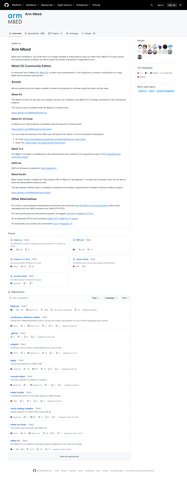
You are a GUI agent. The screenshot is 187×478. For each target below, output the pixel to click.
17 (49, 449)
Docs (98, 471)
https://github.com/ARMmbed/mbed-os (29, 112)
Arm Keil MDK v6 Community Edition (92, 205)
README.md (16, 44)
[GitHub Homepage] (34, 471)
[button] (95, 298)
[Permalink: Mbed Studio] (9, 174)
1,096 (45, 310)
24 (78, 310)
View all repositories (69, 456)
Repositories (36, 33)
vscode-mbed (17, 376)
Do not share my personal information (140, 471)
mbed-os (15, 440)
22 (45, 353)
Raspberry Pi (66, 223)
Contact (105, 471)
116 (54, 310)
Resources (47, 5)
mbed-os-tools (18, 424)
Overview (16, 33)
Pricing (96, 5)
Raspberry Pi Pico (85, 213)
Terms (57, 471)
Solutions (31, 5)
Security (73, 471)
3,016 (31, 449)
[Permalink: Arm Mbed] (9, 49)
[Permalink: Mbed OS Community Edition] (9, 66)
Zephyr (75, 218)
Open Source (65, 5)
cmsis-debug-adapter (21, 408)
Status (80, 471)
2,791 (21, 310)
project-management (165, 91)
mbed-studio (17, 392)
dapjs (13, 360)
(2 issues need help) (64, 310)
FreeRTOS (63, 218)
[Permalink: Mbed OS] (9, 94)
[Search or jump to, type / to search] (152, 5)
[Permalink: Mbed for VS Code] (9, 119)
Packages (73, 33)
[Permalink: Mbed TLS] (9, 149)
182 (32, 266)
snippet (14, 344)
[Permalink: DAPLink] (9, 163)
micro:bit (70, 213)
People (90, 33)
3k (28, 250)
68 (47, 433)
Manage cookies (117, 471)
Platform (16, 5)
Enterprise (82, 5)
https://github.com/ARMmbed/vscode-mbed (31, 129)
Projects (57, 33)
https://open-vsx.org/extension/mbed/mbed (45, 142)
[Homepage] (6, 5)
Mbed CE (44, 72)
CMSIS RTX (53, 218)
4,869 (21, 449)
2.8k (83, 250)
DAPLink (14, 306)
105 (24, 266)
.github (14, 333)
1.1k (91, 250)
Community (89, 471)
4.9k (20, 250)
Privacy (64, 471)
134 (28, 369)
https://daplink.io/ (49, 168)
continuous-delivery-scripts (25, 317)
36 (24, 433)
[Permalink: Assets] (9, 82)
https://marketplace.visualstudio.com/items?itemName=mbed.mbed (54, 139)
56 (44, 369)
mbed (151, 91)
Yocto (55, 223)
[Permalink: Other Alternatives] (9, 199)
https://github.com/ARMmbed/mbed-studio (30, 192)
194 (41, 449)
